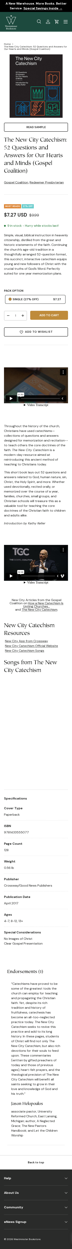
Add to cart (49, 315)
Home (7, 44)
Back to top (36, 1162)
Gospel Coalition (16, 182)
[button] (56, 21)
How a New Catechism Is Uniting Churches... (43, 604)
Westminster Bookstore (27, 1239)
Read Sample (36, 127)
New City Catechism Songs (24, 651)
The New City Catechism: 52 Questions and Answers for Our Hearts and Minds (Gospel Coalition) (35, 47)
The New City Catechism (39, 609)
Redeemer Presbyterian (47, 182)
